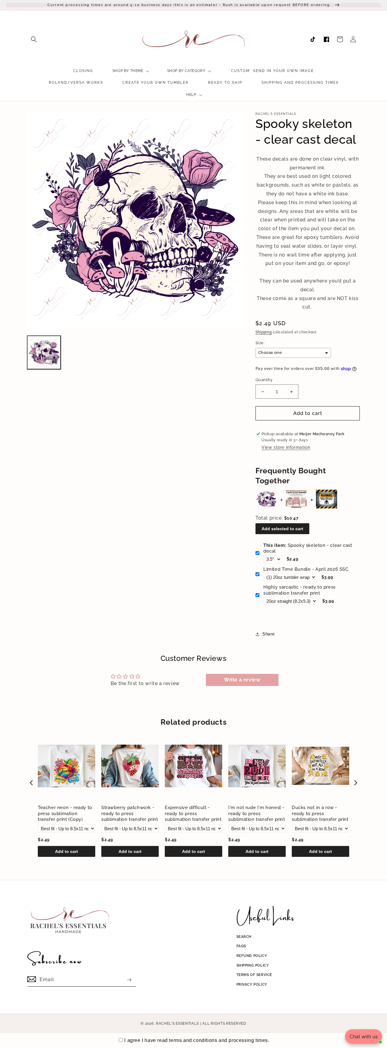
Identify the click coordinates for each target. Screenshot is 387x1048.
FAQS (241, 946)
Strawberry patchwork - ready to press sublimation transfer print (129, 813)
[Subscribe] (129, 980)
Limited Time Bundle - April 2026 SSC (306, 569)
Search (244, 937)
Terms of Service (254, 975)
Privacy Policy (251, 984)
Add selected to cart (282, 528)
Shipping (263, 332)
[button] (34, 39)
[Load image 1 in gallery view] (44, 352)
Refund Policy (251, 956)
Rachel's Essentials (177, 1023)
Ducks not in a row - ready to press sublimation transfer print (320, 813)
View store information (286, 447)
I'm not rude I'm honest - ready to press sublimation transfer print (256, 813)
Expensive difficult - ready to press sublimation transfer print (193, 813)
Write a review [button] (242, 680)
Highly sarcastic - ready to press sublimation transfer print (299, 590)
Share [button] (268, 634)
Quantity (263, 379)
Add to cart (66, 851)
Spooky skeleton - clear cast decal (307, 548)
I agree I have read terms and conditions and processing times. (196, 1040)
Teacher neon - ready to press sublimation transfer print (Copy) (65, 813)
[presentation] (31, 782)
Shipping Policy (252, 965)
